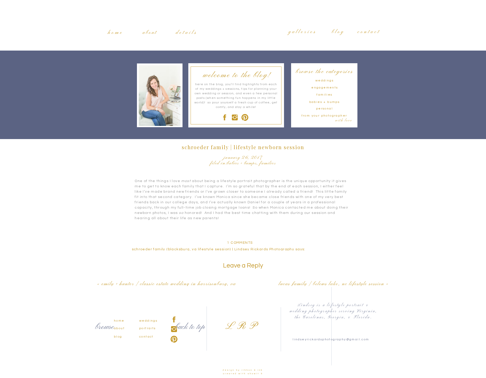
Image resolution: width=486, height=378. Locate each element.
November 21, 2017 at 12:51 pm (163, 254)
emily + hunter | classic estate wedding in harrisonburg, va (169, 284)
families (267, 163)
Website (160, 371)
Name (159, 341)
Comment (163, 286)
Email (159, 356)
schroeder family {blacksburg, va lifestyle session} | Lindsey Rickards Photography (213, 249)
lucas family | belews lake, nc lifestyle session (331, 284)
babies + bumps (242, 163)
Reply (137, 277)
